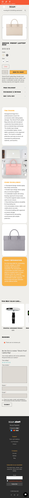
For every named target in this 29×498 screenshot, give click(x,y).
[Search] (25, 10)
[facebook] (9, 1)
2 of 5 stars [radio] (5, 362)
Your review (6, 365)
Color (3, 52)
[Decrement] (3, 72)
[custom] (6, 1)
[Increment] (7, 72)
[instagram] (2, 1)
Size (3, 58)
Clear (5, 66)
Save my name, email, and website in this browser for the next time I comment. (15, 400)
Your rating (5, 360)
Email (4, 392)
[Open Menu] (4, 7)
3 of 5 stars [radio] (6, 362)
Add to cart (18, 72)
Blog (14, 458)
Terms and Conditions (14, 439)
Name (4, 385)
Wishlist (14, 455)
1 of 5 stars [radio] (3, 362)
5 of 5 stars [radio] (10, 362)
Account (15, 453)
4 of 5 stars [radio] (8, 362)
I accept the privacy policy (15, 481)
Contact (14, 444)
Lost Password (14, 441)
